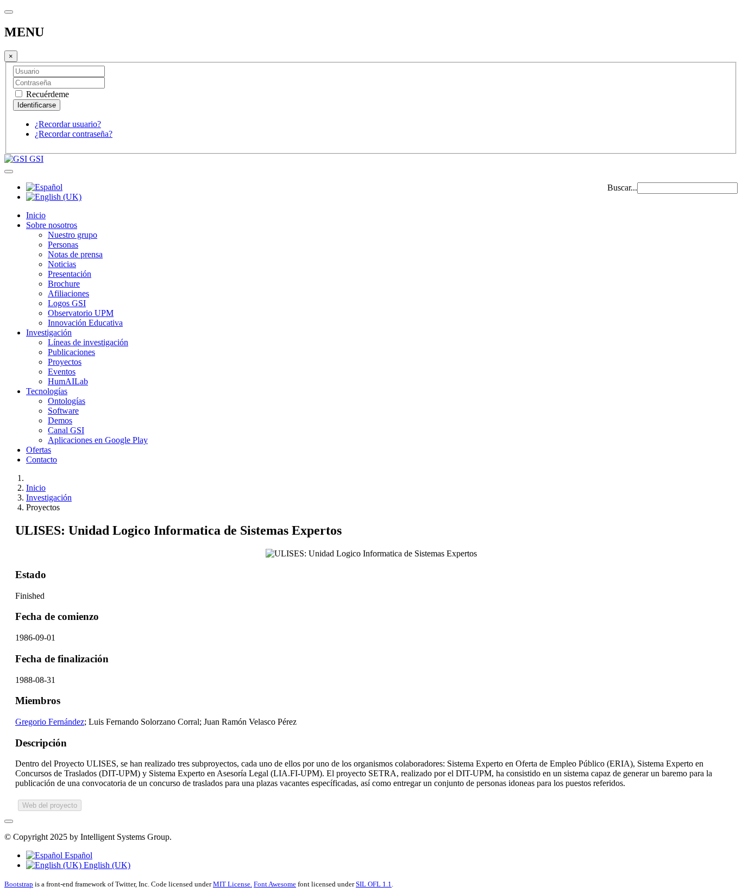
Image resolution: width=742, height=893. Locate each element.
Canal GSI (66, 430)
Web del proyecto (49, 805)
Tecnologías (46, 391)
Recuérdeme (46, 94)
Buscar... (622, 187)
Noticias (62, 264)
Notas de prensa (75, 254)
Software (63, 410)
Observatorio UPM (81, 313)
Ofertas (38, 449)
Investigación (49, 332)
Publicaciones (71, 352)
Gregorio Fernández (49, 721)
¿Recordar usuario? (68, 124)
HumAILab (68, 381)
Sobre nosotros (51, 225)
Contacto (41, 459)
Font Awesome (275, 884)
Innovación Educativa (85, 322)
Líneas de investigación (88, 342)
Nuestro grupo (72, 234)
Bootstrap (18, 884)
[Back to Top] (8, 821)
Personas (63, 244)
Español (77, 855)
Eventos (62, 371)
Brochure (64, 283)
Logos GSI (67, 303)
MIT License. (232, 884)
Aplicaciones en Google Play (98, 440)
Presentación (69, 273)
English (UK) (105, 865)
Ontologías (66, 401)
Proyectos (64, 361)
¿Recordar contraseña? (73, 133)
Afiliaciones (68, 293)
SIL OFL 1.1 (374, 884)
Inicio (36, 215)
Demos (60, 420)
